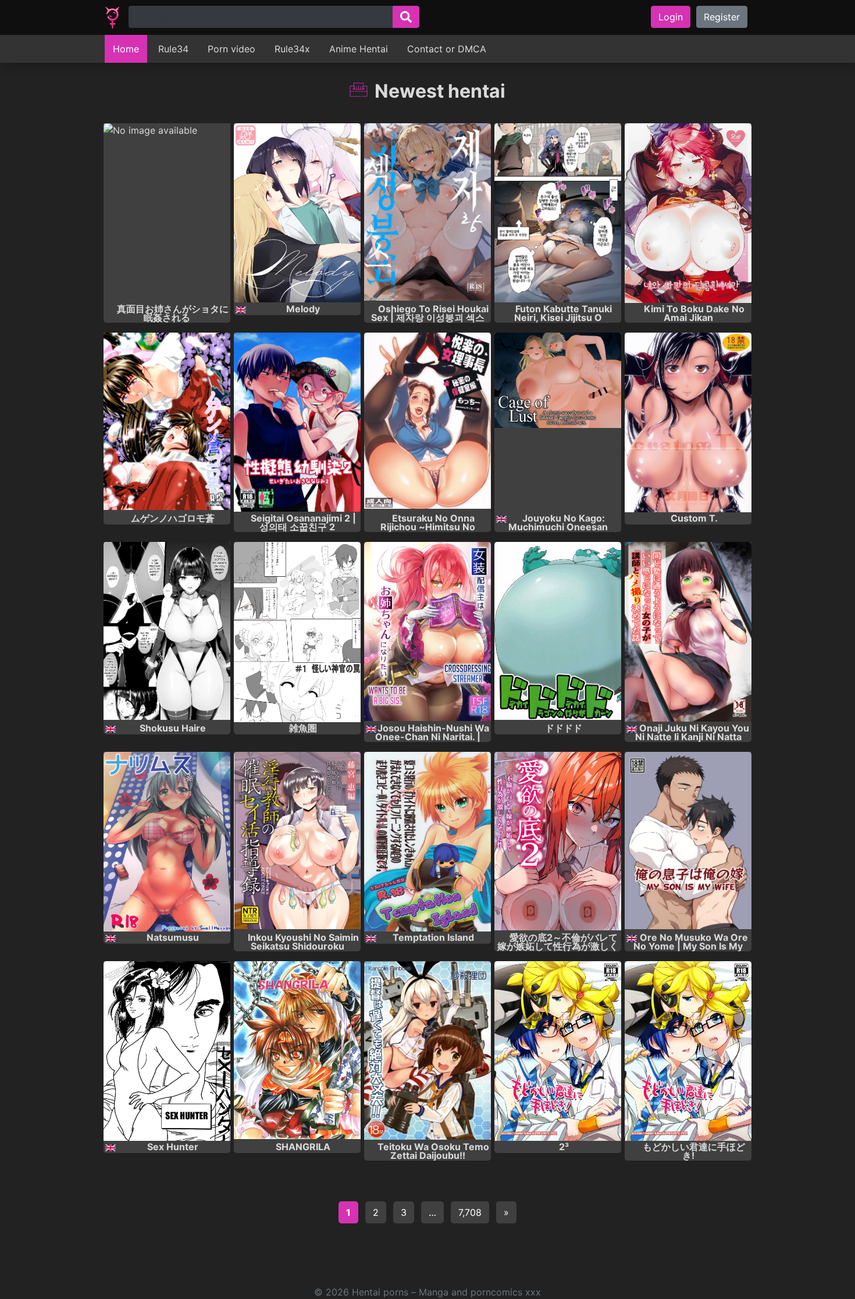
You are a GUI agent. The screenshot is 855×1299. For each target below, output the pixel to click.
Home (126, 49)
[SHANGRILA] (297, 1051)
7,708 (470, 1212)
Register (722, 17)
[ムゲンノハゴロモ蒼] (167, 422)
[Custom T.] (688, 422)
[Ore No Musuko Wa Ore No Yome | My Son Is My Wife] (688, 842)
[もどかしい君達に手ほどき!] (688, 1051)
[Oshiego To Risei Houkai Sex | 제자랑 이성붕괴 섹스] (427, 213)
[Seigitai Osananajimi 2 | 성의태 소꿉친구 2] (297, 422)
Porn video (231, 49)
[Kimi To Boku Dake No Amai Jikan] (688, 213)
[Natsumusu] (167, 842)
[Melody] (297, 213)
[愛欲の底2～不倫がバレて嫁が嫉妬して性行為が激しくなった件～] (557, 842)
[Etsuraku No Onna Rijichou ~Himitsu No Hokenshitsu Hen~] (427, 422)
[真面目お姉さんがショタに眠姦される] (167, 213)
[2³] (557, 1051)
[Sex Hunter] (167, 1051)
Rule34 (173, 49)
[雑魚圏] (297, 632)
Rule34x (292, 49)
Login (670, 17)
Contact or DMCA (446, 49)
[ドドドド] (557, 632)
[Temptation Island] (427, 842)
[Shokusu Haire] (167, 632)
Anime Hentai (358, 49)
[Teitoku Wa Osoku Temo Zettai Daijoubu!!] (427, 1051)
